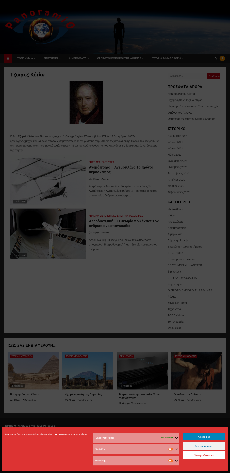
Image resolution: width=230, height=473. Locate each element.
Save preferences (204, 455)
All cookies (204, 436)
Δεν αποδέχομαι (204, 445)
